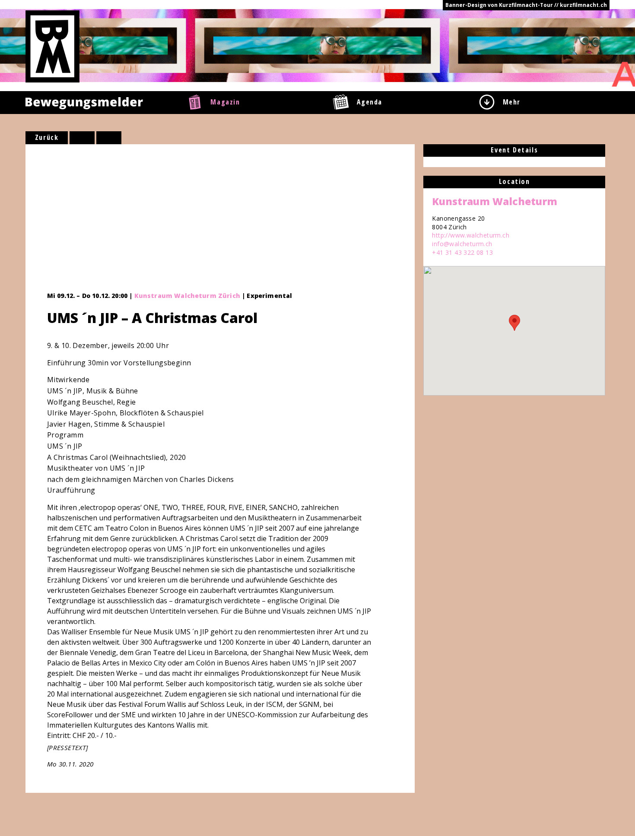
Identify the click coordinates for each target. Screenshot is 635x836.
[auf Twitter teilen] (108, 137)
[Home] (52, 46)
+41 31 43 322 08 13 (462, 252)
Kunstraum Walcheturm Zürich (187, 295)
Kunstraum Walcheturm (494, 201)
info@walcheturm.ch (462, 244)
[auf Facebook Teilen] (82, 137)
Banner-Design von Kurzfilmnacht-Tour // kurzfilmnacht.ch (526, 5)
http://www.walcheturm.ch (470, 235)
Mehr (512, 102)
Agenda (370, 102)
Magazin (225, 102)
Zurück (47, 137)
